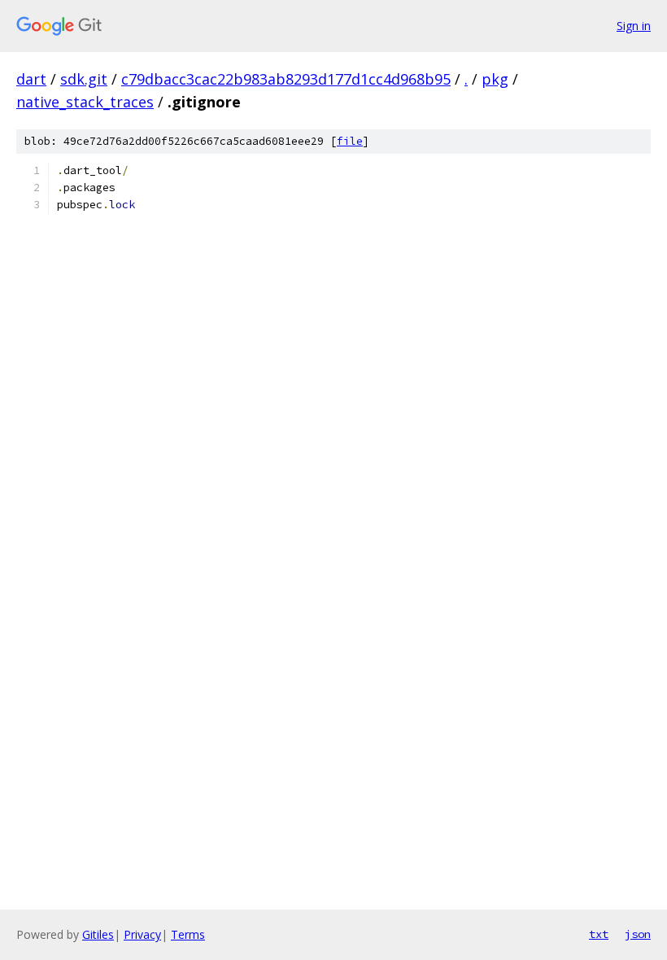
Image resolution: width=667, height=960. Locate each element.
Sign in (634, 25)
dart (31, 79)
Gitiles (98, 934)
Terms (188, 934)
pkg (495, 79)
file (350, 141)
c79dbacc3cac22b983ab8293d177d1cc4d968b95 (286, 79)
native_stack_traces (85, 101)
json (638, 934)
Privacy (142, 934)
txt (598, 934)
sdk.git (83, 79)
